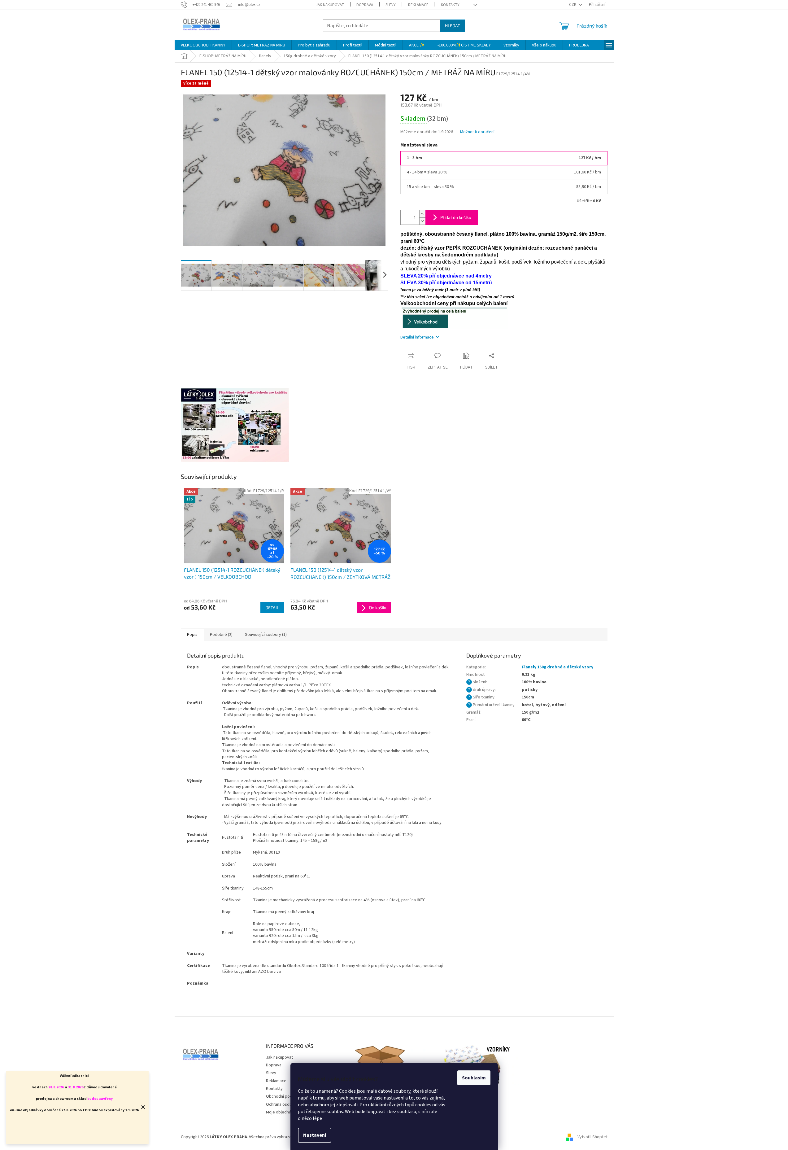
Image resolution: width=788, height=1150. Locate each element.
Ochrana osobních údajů (288, 1104)
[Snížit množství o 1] (422, 221)
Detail (272, 607)
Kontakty (450, 5)
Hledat (452, 25)
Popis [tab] (192, 635)
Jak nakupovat (330, 5)
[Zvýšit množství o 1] (422, 213)
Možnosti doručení (477, 132)
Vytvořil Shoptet (592, 1137)
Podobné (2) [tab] (221, 635)
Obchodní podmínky (284, 1096)
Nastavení (314, 1135)
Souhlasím (474, 1077)
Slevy (390, 5)
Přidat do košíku (455, 217)
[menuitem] (203, 45)
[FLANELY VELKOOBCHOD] (454, 317)
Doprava (364, 5)
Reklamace (418, 5)
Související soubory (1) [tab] (266, 635)
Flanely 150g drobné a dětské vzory (557, 667)
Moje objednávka (282, 1112)
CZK (573, 4)
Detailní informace (417, 337)
